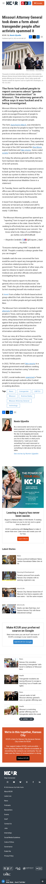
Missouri (12, 396)
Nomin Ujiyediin (15, 35)
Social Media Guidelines (12, 837)
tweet (6, 294)
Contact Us (8, 824)
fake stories (26, 150)
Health (21, 675)
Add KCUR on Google (23, 642)
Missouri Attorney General (19, 401)
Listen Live (7, 796)
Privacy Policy (8, 856)
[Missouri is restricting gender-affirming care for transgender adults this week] (11, 710)
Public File (7, 851)
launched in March (18, 125)
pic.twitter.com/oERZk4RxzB (23, 235)
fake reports (30, 363)
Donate (39, 3)
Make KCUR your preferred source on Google (22, 629)
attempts (6, 311)
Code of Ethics (9, 842)
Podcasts (7, 805)
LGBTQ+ (37, 391)
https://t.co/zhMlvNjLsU (30, 232)
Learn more (23, 539)
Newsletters (8, 810)
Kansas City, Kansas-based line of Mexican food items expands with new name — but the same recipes (30, 594)
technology (13, 405)
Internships (8, 833)
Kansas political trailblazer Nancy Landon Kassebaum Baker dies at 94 (29, 561)
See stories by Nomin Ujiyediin (26, 453)
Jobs (6, 828)
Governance (8, 847)
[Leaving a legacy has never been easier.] (23, 487)
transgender (24, 391)
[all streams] (43, 881)
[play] (3, 881)
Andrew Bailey (26, 396)
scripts (5, 153)
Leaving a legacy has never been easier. (23, 514)
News (11, 391)
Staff (6, 819)
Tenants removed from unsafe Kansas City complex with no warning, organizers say (28, 577)
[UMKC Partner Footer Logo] (6, 873)
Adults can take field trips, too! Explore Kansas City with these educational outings (28, 610)
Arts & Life (20, 588)
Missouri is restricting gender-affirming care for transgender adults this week (30, 711)
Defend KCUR (23, 758)
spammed (30, 377)
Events (6, 814)
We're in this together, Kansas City (23, 733)
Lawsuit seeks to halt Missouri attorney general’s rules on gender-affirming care (30, 697)
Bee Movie (37, 147)
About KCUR (8, 791)
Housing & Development (25, 572)
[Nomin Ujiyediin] (7, 424)
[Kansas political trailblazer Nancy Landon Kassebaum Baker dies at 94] (9, 559)
